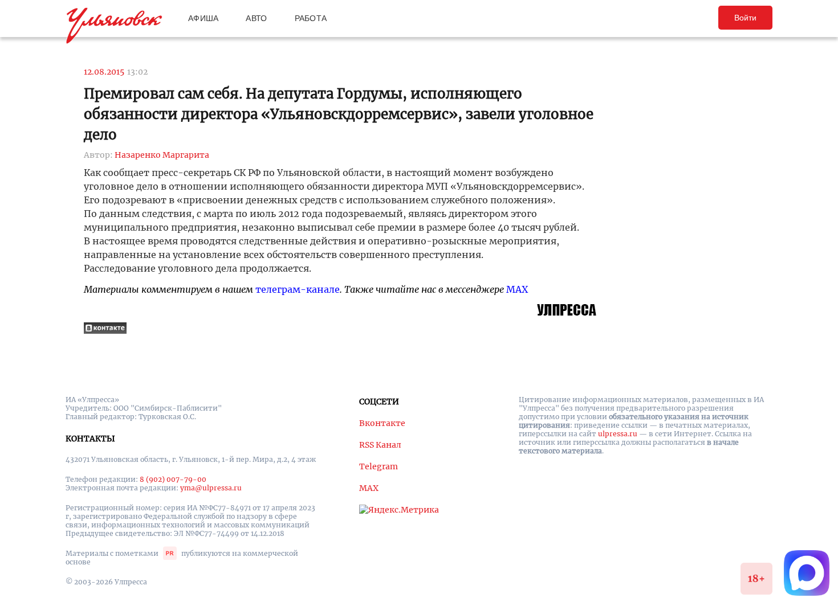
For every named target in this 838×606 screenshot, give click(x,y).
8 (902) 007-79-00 (173, 479)
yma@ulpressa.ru (211, 488)
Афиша (203, 18)
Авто (256, 18)
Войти (745, 17)
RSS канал (380, 445)
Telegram (378, 466)
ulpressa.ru (617, 433)
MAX (517, 289)
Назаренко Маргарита (162, 155)
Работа (311, 18)
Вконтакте (382, 423)
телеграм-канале (297, 289)
